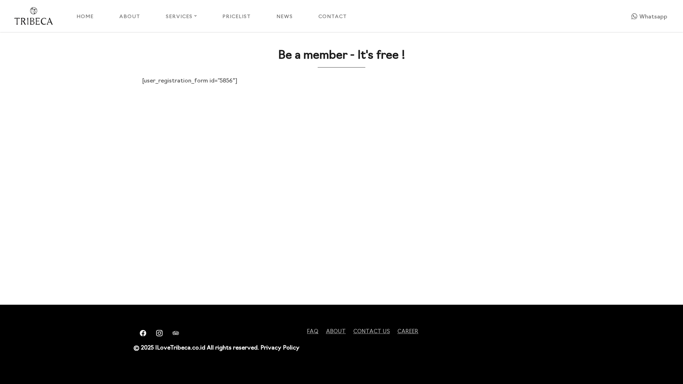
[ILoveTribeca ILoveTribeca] (33, 16)
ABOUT (129, 16)
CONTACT (332, 16)
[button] (195, 16)
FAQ (312, 331)
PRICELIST (236, 16)
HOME (85, 16)
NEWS (284, 16)
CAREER (407, 331)
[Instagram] (157, 332)
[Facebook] (141, 332)
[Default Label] (174, 332)
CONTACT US (371, 331)
